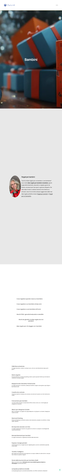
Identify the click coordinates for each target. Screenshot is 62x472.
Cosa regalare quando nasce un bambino (30, 299)
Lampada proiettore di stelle (20, 469)
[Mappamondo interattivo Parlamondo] (31, 381)
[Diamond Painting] (31, 416)
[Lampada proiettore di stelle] (29, 466)
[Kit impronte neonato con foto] (31, 424)
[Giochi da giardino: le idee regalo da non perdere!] (31, 317)
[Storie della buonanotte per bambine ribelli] (31, 458)
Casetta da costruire (18, 392)
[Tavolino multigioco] (31, 449)
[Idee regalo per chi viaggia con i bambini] (29, 324)
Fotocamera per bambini (19, 401)
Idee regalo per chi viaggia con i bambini (29, 326)
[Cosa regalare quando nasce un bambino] (30, 296)
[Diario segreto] (31, 372)
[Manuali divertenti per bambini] (25, 433)
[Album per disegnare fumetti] (31, 407)
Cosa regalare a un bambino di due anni (29, 304)
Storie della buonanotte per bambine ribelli (25, 460)
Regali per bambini (42, 194)
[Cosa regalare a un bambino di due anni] (29, 301)
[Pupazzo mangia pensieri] (31, 440)
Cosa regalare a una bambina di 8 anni (29, 309)
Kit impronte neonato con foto (21, 427)
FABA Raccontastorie (18, 366)
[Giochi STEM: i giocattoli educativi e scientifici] (30, 312)
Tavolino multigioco (17, 451)
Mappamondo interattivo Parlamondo (23, 383)
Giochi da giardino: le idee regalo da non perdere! (31, 320)
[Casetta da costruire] (31, 390)
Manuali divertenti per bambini (21, 435)
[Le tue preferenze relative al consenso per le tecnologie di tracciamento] (60, 470)
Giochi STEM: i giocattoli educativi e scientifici (30, 314)
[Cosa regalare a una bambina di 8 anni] (29, 307)
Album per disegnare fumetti (20, 409)
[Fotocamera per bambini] (31, 398)
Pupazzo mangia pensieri (19, 443)
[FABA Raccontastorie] (31, 364)
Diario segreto (16, 375)
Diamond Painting (17, 418)
